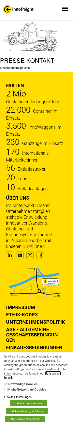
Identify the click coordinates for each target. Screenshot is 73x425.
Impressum (20, 307)
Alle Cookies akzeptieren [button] (25, 419)
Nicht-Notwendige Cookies (27, 390)
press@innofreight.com (15, 68)
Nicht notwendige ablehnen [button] (27, 411)
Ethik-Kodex (22, 315)
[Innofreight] (18, 9)
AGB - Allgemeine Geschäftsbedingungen (33, 335)
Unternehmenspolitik (35, 322)
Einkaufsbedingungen (34, 347)
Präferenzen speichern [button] (28, 403)
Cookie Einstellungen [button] (18, 397)
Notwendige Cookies (23, 384)
